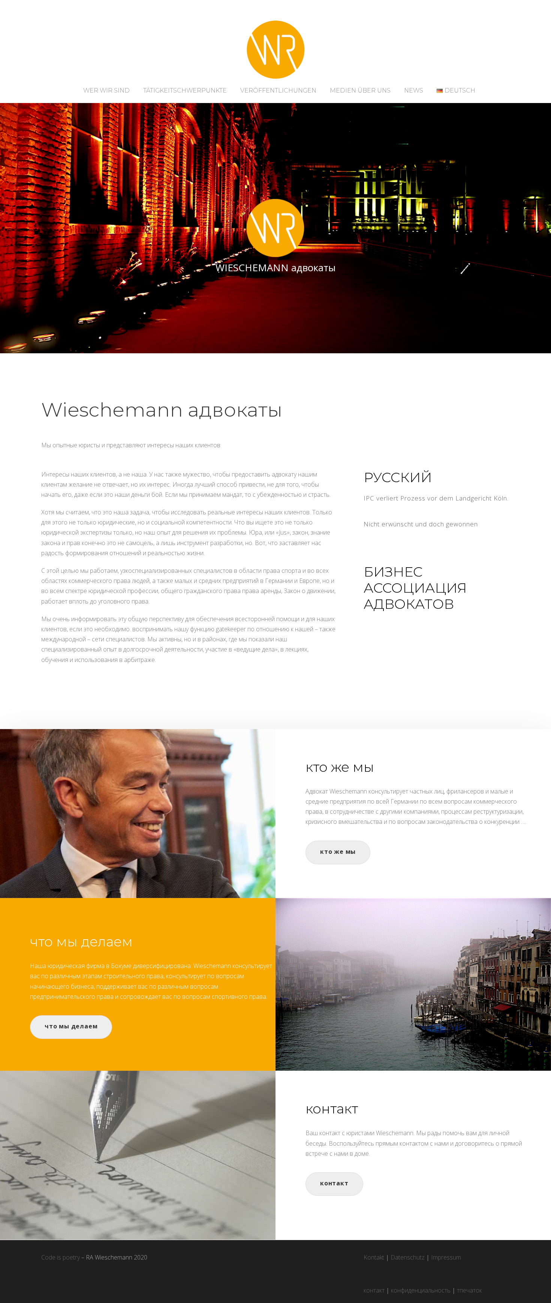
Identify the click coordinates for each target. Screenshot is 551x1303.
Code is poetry (60, 1257)
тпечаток (469, 1290)
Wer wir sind (106, 90)
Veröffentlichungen (278, 90)
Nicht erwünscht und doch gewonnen (421, 524)
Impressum (446, 1257)
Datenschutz (408, 1257)
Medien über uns (360, 90)
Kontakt (374, 1257)
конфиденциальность (421, 1290)
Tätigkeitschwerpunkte (185, 90)
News (413, 90)
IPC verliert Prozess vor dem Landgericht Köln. (436, 498)
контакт (374, 1290)
